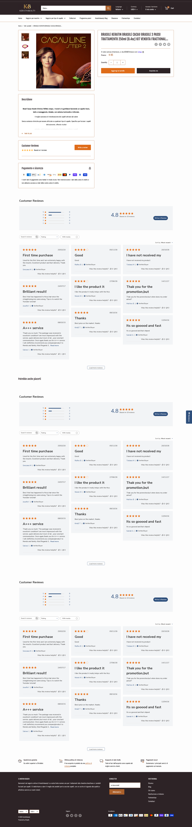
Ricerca (150, 783)
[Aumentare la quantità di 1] (123, 62)
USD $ (32, 811)
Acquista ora (153, 70)
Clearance (114, 18)
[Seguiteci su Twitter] (71, 815)
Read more (54, 345)
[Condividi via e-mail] (168, 44)
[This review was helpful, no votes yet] (59, 274)
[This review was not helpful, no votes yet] (63, 274)
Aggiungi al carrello (118, 70)
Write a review (83, 147)
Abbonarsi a (117, 792)
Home (20, 18)
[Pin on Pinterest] (160, 44)
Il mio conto (149, 9)
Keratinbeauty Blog (101, 18)
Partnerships (126, 18)
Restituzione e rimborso (156, 794)
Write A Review (161, 218)
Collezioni (72, 18)
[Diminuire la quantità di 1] (111, 62)
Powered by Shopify (23, 820)
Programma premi (85, 18)
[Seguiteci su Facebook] (67, 815)
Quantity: (104, 62)
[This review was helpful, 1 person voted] (59, 354)
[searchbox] (27, 237)
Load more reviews (96, 368)
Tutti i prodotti (27, 26)
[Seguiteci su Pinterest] (80, 815)
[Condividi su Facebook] (156, 44)
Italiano (21, 811)
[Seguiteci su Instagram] (75, 815)
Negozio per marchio (32, 18)
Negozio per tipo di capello (54, 18)
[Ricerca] (108, 8)
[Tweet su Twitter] (164, 44)
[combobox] (49, 237)
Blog (149, 787)
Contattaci (137, 18)
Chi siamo (151, 790)
